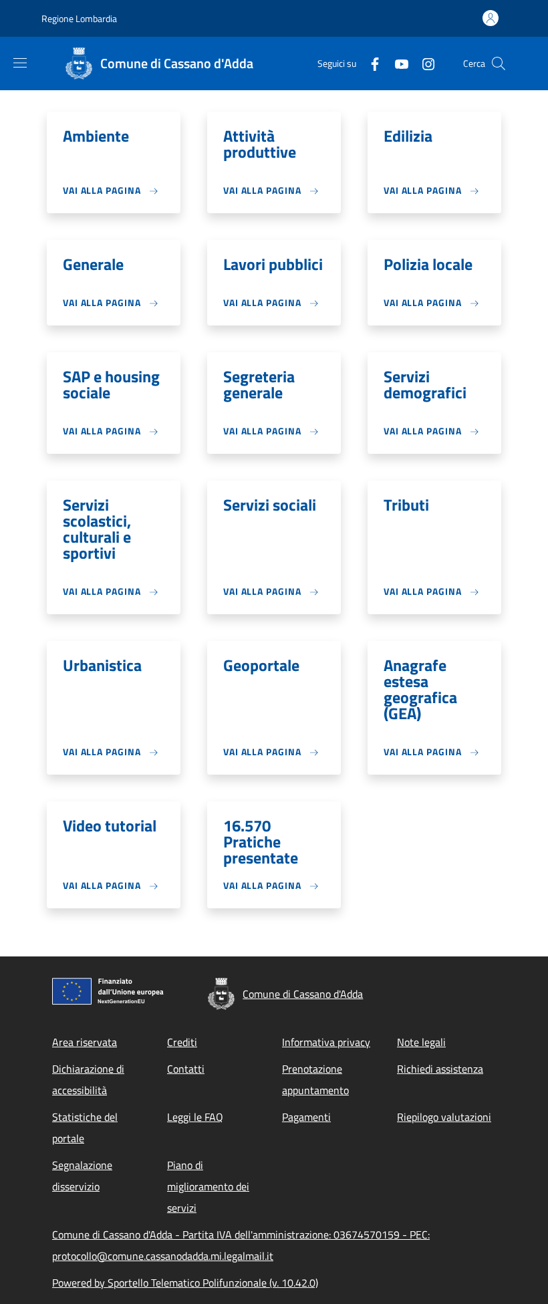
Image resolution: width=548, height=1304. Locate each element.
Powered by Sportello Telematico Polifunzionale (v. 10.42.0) (185, 1283)
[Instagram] (423, 63)
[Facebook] (369, 63)
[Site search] (499, 63)
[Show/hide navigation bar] (20, 63)
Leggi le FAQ (195, 1117)
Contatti (185, 1069)
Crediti (182, 1042)
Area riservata (84, 1042)
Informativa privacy (326, 1042)
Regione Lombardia (79, 18)
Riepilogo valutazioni (444, 1117)
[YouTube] (396, 63)
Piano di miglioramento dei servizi (208, 1186)
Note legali (421, 1042)
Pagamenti (306, 1117)
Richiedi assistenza (440, 1069)
